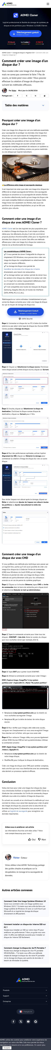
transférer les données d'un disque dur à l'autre (22, 269)
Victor (14, 90)
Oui (34, 839)
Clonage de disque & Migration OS (23, 53)
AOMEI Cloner (6, 53)
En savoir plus (40, 1045)
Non (44, 839)
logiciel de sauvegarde (18, 811)
